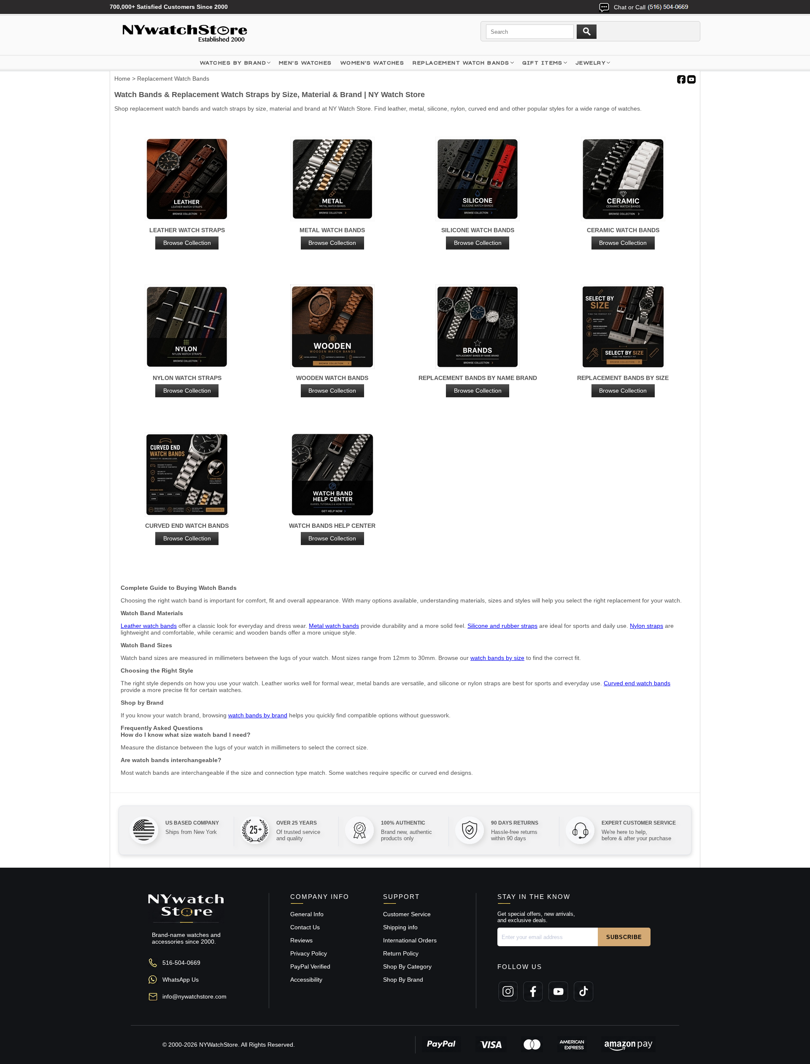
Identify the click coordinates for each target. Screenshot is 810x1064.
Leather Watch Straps (187, 236)
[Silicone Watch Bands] (478, 180)
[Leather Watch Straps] (187, 180)
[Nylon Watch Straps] (187, 327)
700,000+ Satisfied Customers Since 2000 (169, 6)
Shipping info (400, 927)
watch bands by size (497, 657)
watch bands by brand (257, 715)
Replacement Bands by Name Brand (477, 384)
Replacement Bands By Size (623, 384)
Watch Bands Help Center (332, 532)
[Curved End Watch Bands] (187, 475)
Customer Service (407, 914)
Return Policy (400, 953)
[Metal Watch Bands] (332, 180)
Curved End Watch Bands (187, 532)
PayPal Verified (310, 966)
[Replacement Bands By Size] (623, 327)
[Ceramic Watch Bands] (623, 180)
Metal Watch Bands (332, 236)
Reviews (301, 940)
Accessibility (306, 979)
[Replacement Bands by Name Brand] (478, 327)
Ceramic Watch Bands (623, 236)
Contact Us (305, 927)
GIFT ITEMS (542, 63)
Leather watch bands (149, 625)
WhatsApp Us (180, 979)
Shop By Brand (403, 979)
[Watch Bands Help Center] (332, 475)
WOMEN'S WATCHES (372, 63)
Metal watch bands (334, 625)
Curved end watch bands (637, 683)
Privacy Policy (308, 953)
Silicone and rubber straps (502, 625)
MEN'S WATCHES (305, 63)
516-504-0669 (181, 962)
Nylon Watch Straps (187, 384)
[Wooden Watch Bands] (332, 327)
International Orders (410, 940)
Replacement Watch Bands (461, 63)
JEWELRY (590, 63)
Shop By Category (407, 966)
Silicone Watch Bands (477, 236)
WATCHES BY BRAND (233, 63)
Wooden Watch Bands (332, 384)
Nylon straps (646, 625)
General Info (307, 914)
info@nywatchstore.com (194, 996)
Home (122, 78)
